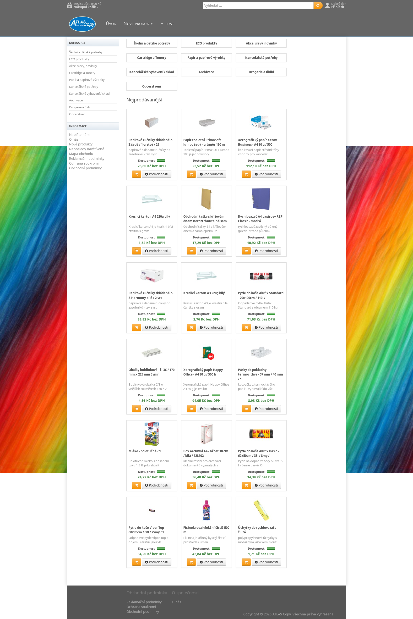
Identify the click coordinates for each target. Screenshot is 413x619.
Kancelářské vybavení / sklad (89, 93)
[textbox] (258, 5)
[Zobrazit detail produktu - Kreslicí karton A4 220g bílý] (152, 199)
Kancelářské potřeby (83, 86)
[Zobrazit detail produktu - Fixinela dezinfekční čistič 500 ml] (206, 510)
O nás (73, 139)
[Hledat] (318, 5)
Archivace (76, 100)
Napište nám (79, 134)
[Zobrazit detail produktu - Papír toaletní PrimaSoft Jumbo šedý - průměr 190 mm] (206, 122)
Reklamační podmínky (86, 158)
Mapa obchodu (81, 153)
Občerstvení (77, 114)
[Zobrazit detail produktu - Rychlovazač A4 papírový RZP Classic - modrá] (261, 199)
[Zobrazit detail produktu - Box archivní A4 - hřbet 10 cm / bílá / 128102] (206, 433)
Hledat (167, 23)
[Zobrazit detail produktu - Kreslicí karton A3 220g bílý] (206, 276)
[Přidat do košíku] (136, 174)
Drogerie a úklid (80, 107)
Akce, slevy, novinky (83, 66)
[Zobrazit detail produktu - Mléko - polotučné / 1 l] (152, 433)
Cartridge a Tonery (82, 73)
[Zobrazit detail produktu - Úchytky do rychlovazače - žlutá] (261, 510)
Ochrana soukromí (84, 163)
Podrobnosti (158, 174)
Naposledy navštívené (86, 149)
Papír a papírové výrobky (87, 79)
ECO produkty (79, 59)
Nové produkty (138, 23)
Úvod (111, 23)
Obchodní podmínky (85, 168)
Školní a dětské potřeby (86, 52)
